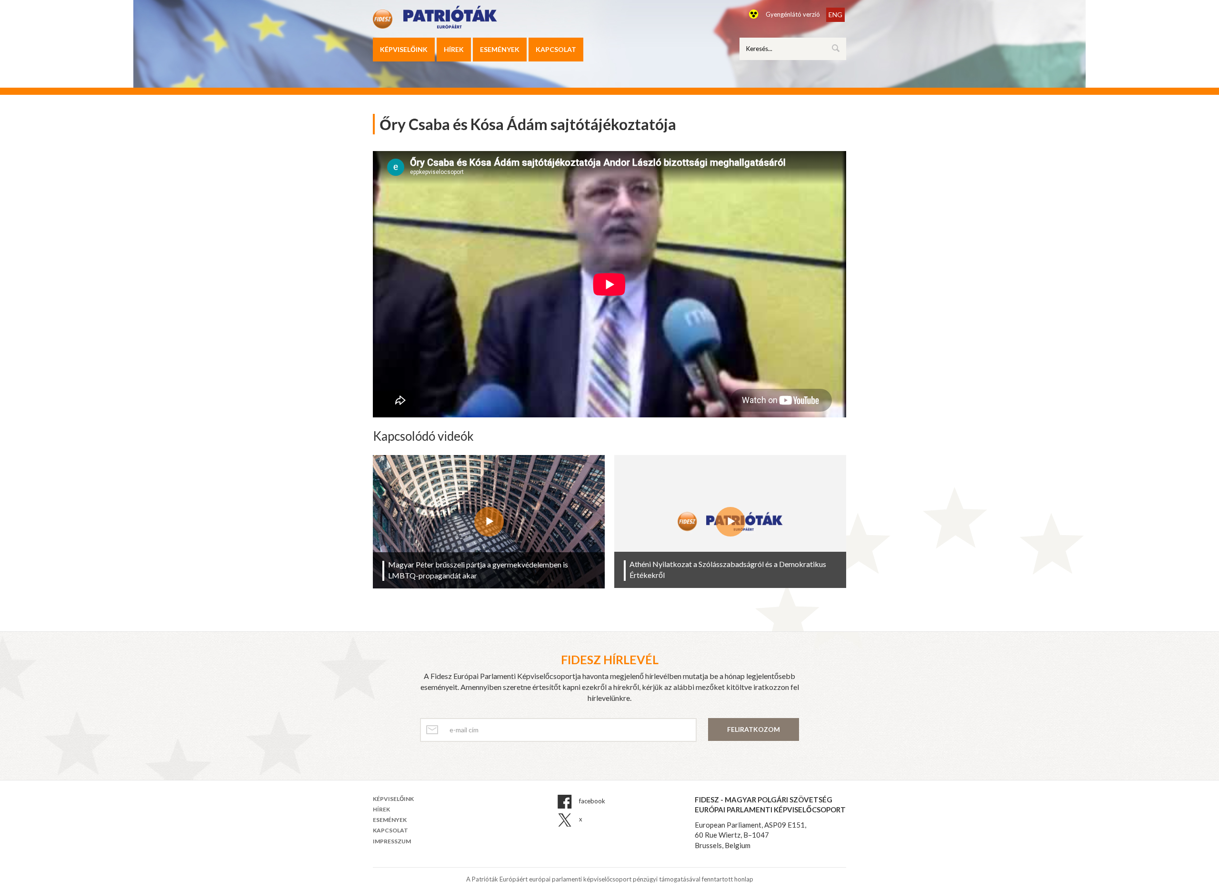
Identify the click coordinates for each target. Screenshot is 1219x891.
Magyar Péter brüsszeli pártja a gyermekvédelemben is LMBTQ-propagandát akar (478, 570)
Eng (835, 14)
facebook (591, 801)
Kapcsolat (556, 49)
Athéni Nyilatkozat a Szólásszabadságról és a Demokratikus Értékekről (727, 569)
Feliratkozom (753, 729)
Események (500, 49)
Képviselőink (404, 49)
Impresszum (392, 841)
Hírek (454, 49)
